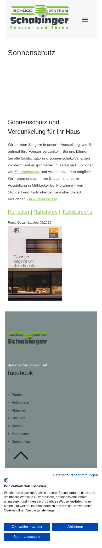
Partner (17, 395)
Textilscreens (77, 212)
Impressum (20, 434)
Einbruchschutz (27, 172)
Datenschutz (21, 442)
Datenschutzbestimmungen (75, 475)
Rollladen (18, 212)
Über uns (18, 418)
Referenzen (20, 402)
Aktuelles (19, 410)
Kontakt (18, 426)
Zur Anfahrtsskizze (42, 199)
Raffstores (45, 212)
